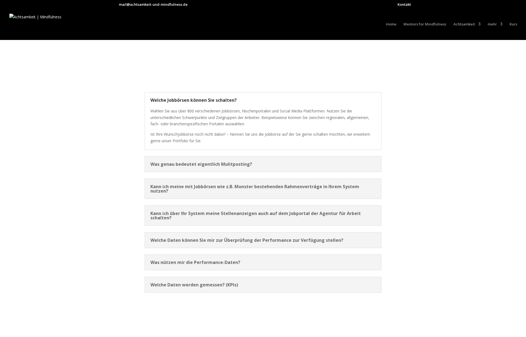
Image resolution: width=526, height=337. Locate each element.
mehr (492, 24)
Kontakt (404, 5)
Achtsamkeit (464, 24)
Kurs (513, 24)
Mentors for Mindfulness (425, 24)
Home (391, 24)
